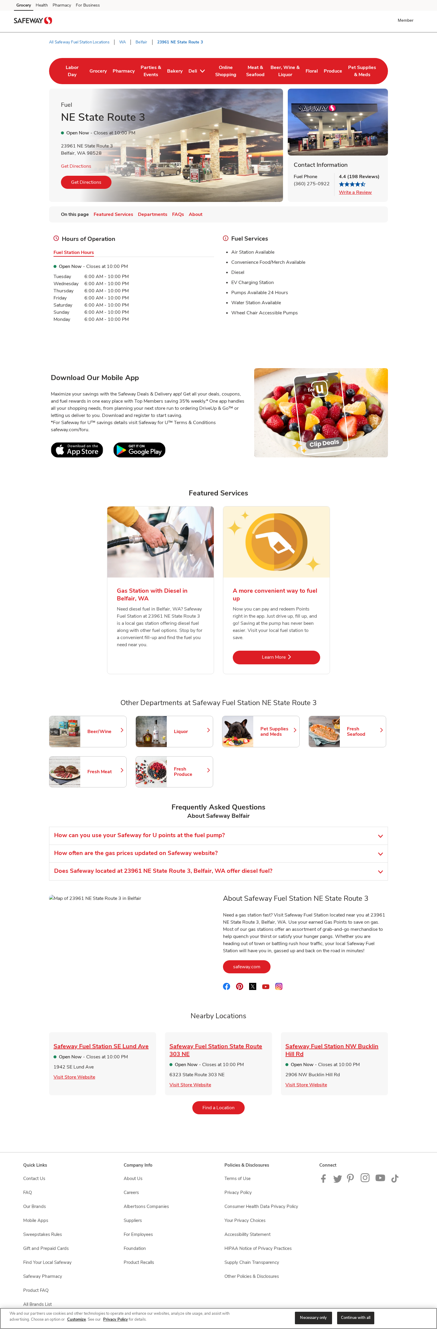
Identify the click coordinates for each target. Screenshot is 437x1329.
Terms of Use (237, 1178)
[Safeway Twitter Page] (338, 1181)
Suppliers (133, 1220)
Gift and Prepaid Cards (46, 1248)
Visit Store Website (74, 1077)
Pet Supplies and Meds (277, 731)
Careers (131, 1192)
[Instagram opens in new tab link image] (365, 1181)
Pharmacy (62, 5)
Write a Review (355, 192)
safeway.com (252, 966)
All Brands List (37, 1304)
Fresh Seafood (363, 731)
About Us (133, 1178)
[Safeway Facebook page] (325, 1181)
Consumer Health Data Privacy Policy (261, 1206)
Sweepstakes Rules (42, 1234)
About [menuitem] (195, 214)
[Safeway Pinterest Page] (351, 1181)
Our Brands (34, 1206)
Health (42, 5)
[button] (406, 20)
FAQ (27, 1192)
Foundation (135, 1248)
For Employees (138, 1234)
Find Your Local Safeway (47, 1262)
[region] (218, 1318)
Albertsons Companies (146, 1206)
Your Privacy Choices (244, 1220)
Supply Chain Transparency (251, 1262)
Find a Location (223, 1107)
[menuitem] (72, 71)
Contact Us (34, 1178)
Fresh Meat (104, 771)
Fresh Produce (190, 771)
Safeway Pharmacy (42, 1276)
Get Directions (76, 166)
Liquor (190, 731)
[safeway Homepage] (33, 21)
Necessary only (313, 1317)
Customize (76, 1319)
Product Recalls (139, 1262)
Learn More (291, 657)
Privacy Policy (238, 1192)
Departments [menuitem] (152, 214)
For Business (88, 5)
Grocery (23, 5)
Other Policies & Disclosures (251, 1276)
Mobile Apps (35, 1220)
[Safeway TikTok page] (394, 1181)
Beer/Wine (104, 731)
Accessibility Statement (247, 1234)
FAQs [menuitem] (178, 214)
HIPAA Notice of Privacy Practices (258, 1248)
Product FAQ (35, 1290)
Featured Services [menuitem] (113, 214)
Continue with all (355, 1317)
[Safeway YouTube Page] (380, 1181)
